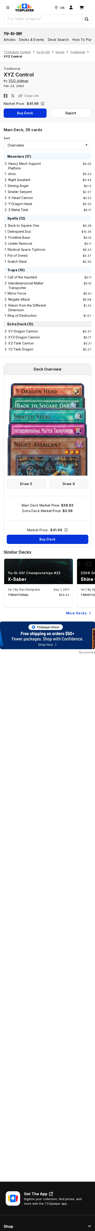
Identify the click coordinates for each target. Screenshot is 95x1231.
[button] (86, 19)
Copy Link (31, 95)
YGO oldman (19, 81)
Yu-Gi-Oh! (13, 33)
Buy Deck (25, 113)
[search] (43, 18)
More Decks (76, 613)
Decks (60, 52)
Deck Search (58, 40)
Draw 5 (26, 484)
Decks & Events (31, 40)
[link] (24, 8)
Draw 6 (69, 484)
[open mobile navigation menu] (7, 7)
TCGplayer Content (17, 52)
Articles (9, 40)
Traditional (77, 52)
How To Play (82, 40)
